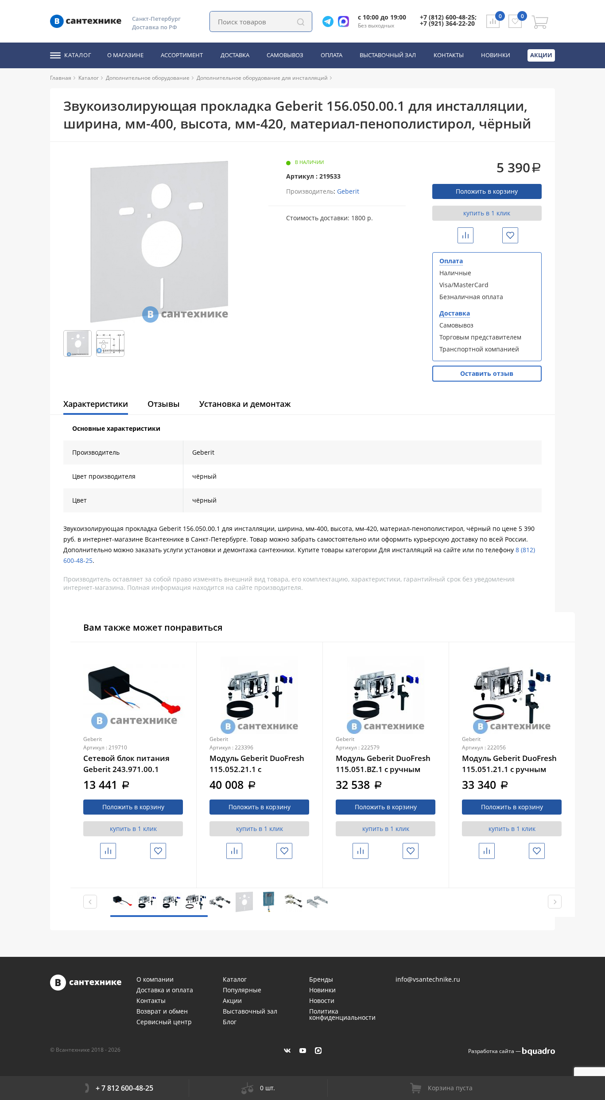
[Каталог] (102, 78)
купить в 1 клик (486, 213)
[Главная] (74, 78)
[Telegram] (330, 21)
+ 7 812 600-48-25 (124, 1088)
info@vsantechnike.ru (428, 979)
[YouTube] (302, 1050)
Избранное (517, 235)
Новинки (495, 55)
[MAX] (318, 1050)
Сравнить (472, 235)
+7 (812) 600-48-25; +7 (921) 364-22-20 (448, 20)
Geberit (348, 191)
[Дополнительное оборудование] (193, 78)
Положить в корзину (487, 191)
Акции (541, 55)
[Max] (345, 21)
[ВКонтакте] (287, 1050)
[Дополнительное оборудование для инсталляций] (331, 78)
